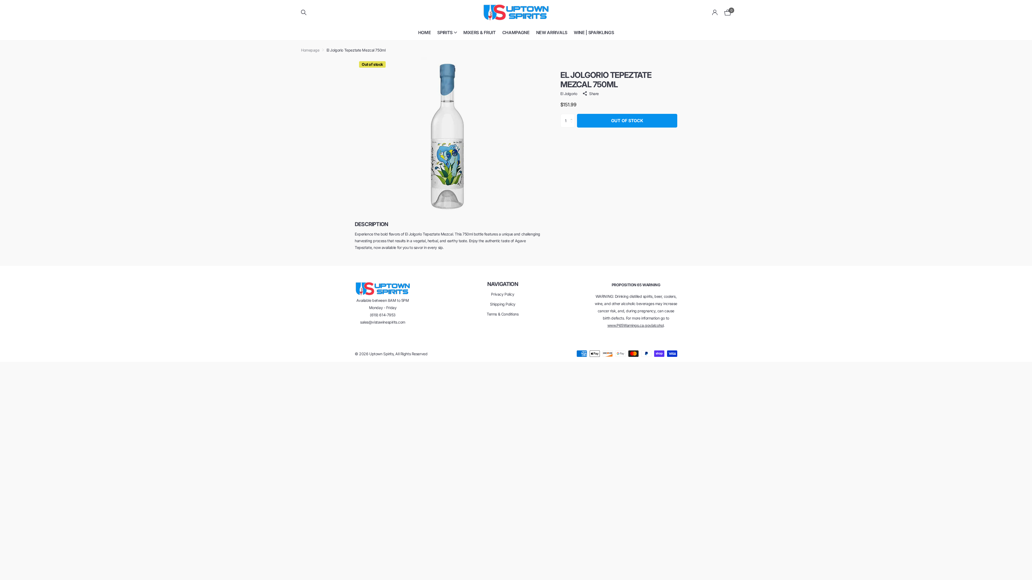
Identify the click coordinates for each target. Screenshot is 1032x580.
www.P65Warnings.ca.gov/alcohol (635, 325)
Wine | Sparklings (594, 32)
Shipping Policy (502, 304)
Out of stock (627, 120)
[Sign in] (715, 12)
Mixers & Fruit (479, 32)
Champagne (516, 32)
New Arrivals (551, 32)
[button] (573, 116)
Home (424, 32)
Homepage (310, 50)
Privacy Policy (502, 294)
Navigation (502, 284)
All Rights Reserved (411, 353)
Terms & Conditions (502, 314)
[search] (303, 12)
